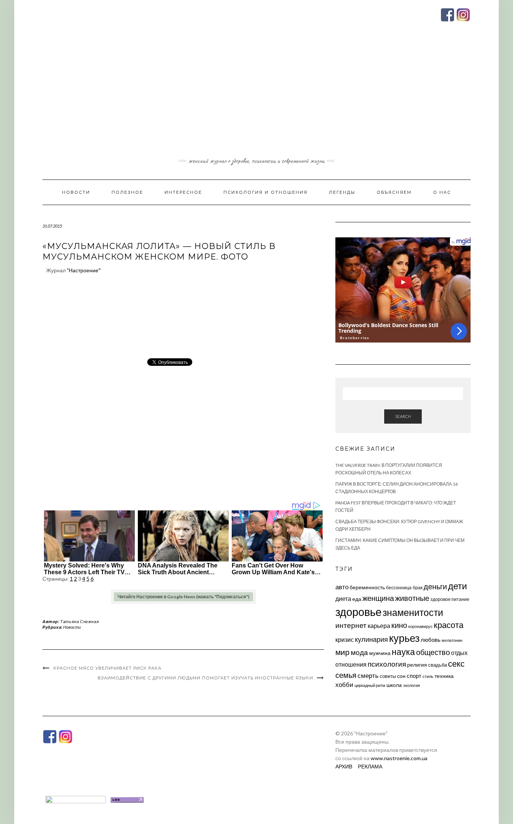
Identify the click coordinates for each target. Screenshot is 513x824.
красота (448, 625)
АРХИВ (343, 766)
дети (457, 585)
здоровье (358, 611)
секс (456, 664)
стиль (427, 676)
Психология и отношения (265, 192)
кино (399, 625)
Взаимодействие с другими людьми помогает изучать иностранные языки (205, 678)
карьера (379, 625)
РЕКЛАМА (370, 766)
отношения (351, 664)
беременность (367, 587)
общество (433, 651)
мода (359, 652)
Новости (76, 192)
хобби (344, 684)
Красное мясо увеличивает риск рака (107, 668)
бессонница (399, 587)
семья (345, 674)
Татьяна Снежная (79, 621)
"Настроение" (83, 270)
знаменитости (413, 612)
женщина (378, 598)
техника (444, 676)
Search (403, 416)
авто (342, 587)
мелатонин (452, 640)
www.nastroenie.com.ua (399, 758)
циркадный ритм (370, 685)
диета (343, 598)
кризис (344, 639)
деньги (435, 586)
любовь (431, 639)
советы (388, 676)
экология (411, 685)
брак (417, 587)
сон (401, 676)
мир (342, 652)
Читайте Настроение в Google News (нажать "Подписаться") (183, 596)
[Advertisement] (256, 98)
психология (387, 664)
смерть (368, 675)
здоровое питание (449, 599)
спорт (414, 675)
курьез (404, 638)
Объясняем (394, 192)
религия (417, 665)
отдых (459, 652)
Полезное (127, 192)
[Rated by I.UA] (75, 799)
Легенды (342, 192)
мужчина (380, 653)
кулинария (371, 639)
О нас (442, 192)
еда (356, 599)
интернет (351, 625)
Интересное (183, 192)
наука (403, 651)
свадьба (437, 665)
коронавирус (420, 626)
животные (412, 597)
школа (394, 685)
